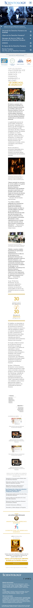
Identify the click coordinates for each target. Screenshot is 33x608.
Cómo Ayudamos (4, 64)
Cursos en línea (5, 593)
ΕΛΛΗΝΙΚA (15, 587)
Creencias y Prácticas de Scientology (17, 591)
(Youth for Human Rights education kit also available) (16, 567)
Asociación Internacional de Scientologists (16, 599)
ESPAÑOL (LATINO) (23, 586)
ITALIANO (20, 587)
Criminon (28, 64)
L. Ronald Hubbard (5, 591)
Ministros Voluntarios (11, 592)
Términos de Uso (21, 606)
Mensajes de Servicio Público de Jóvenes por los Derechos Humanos (13, 39)
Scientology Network (18, 597)
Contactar (18, 593)
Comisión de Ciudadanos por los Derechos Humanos (12, 602)
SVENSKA (17, 586)
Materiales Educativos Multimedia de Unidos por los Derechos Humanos (14, 486)
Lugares (22, 593)
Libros (26, 592)
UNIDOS (5, 43)
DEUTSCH (4, 586)
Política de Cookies (13, 606)
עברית (8, 585)
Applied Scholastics (20, 64)
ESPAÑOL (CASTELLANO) (7, 587)
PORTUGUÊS (25, 587)
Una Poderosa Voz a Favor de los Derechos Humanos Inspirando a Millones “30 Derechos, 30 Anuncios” (16, 490)
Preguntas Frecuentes (20, 592)
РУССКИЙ (17, 585)
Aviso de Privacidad (5, 606)
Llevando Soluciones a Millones (13, 505)
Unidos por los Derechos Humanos (9, 601)
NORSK (12, 586)
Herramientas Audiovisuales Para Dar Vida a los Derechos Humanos (16, 494)
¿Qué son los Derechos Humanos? (13, 35)
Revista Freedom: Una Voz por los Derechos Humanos (13, 50)
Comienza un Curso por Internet (16, 598)
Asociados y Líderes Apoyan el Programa (16, 507)
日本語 (12, 585)
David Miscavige (6, 598)
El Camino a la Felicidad (12, 64)
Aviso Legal (27, 606)
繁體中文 (21, 585)
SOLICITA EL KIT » (16, 563)
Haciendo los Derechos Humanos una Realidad (14, 32)
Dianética (12, 597)
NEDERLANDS (26, 585)
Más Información (12, 593)
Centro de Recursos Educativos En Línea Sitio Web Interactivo (15, 498)
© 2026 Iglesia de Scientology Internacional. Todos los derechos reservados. (16, 605)
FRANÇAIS (4, 585)
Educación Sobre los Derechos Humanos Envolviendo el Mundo (16, 502)
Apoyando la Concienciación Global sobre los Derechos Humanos (16, 479)
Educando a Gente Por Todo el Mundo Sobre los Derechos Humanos (15, 482)
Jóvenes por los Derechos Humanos (23, 601)
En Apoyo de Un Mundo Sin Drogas (23, 600)
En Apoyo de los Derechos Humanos (14, 46)
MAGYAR (8, 586)
